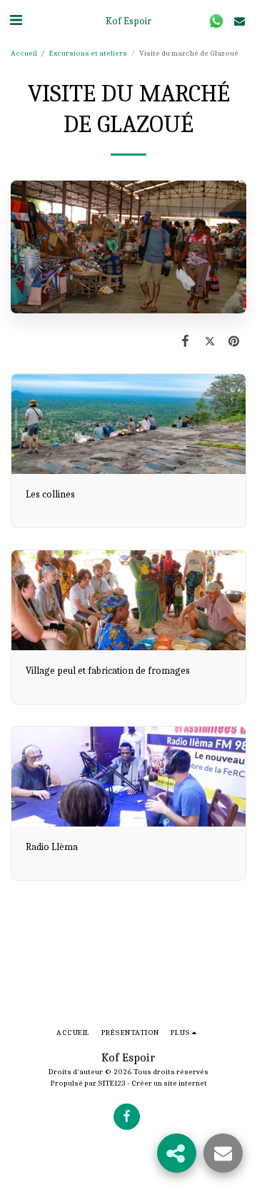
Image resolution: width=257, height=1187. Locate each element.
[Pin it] (234, 341)
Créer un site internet (169, 1083)
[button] (16, 20)
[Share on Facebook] (185, 341)
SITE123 (112, 1083)
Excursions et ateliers (88, 53)
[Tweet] (210, 341)
